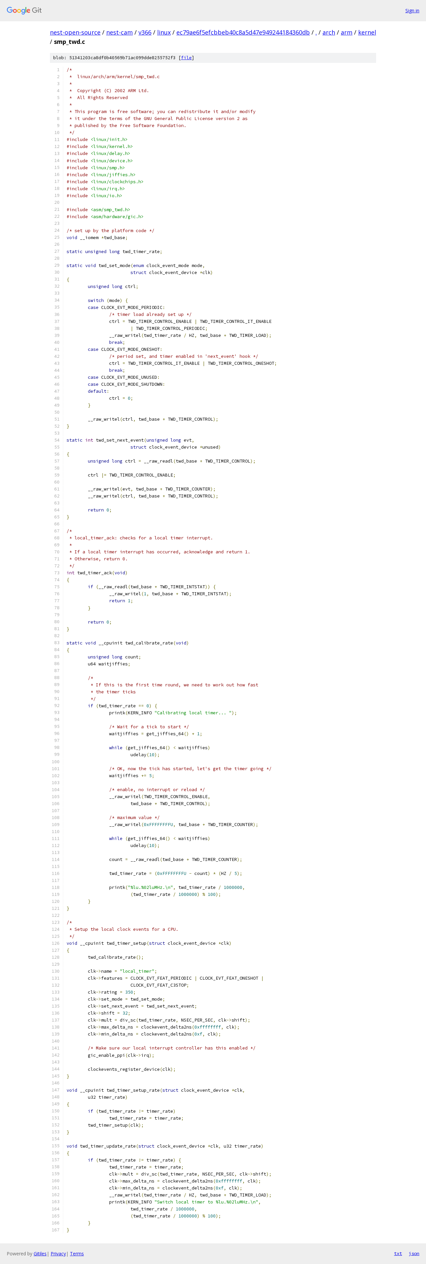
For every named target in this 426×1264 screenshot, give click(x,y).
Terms (77, 1253)
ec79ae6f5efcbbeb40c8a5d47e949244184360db (243, 32)
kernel (367, 32)
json (414, 1253)
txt (398, 1253)
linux (164, 32)
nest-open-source (75, 32)
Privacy (58, 1253)
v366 (144, 32)
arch (328, 32)
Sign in (412, 10)
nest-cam (119, 32)
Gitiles (40, 1253)
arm (346, 32)
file (186, 58)
